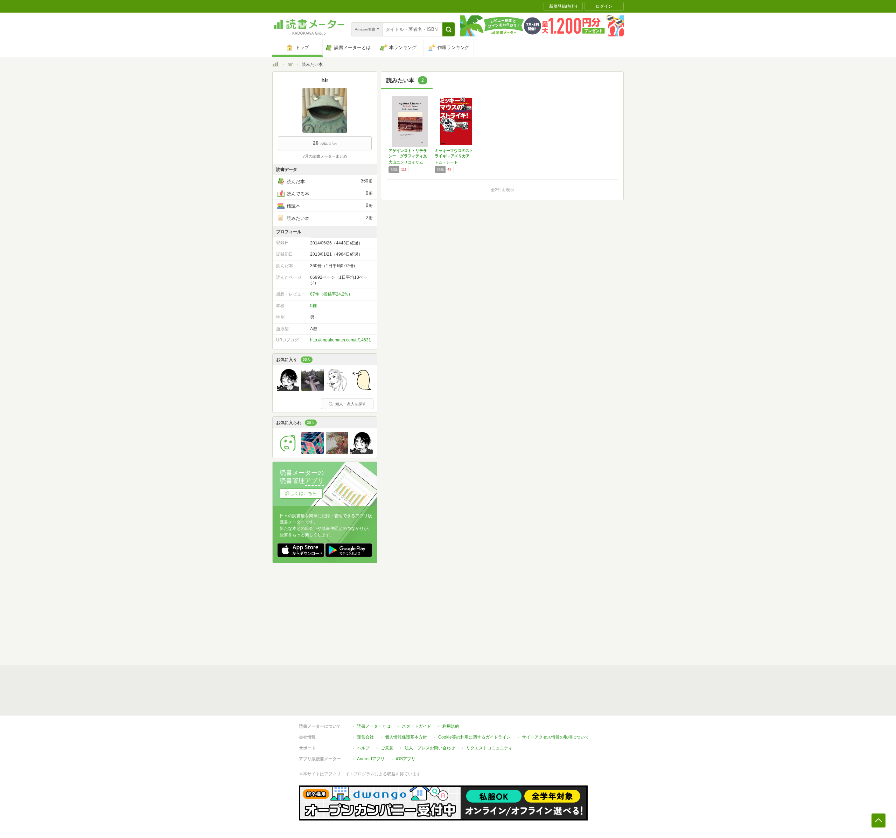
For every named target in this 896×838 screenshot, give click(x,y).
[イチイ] (337, 452)
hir (290, 64)
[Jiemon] (312, 389)
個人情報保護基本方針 (406, 737)
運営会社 (365, 737)
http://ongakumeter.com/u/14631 (340, 340)
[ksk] (288, 452)
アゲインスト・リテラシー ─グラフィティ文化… (407, 155)
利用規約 (450, 726)
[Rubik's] (312, 452)
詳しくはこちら (301, 493)
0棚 (313, 305)
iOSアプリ (405, 759)
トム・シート (446, 162)
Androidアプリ (371, 759)
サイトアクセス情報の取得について (555, 737)
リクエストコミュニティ (489, 748)
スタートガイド (416, 726)
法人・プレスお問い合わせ (430, 748)
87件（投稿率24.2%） (331, 294)
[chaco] (337, 389)
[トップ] (275, 65)
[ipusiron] (361, 389)
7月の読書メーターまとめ (325, 156)
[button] (448, 29)
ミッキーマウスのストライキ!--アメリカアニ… (454, 155)
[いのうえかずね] (288, 389)
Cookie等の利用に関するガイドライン (474, 737)
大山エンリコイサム (405, 162)
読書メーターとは (374, 726)
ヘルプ (363, 748)
